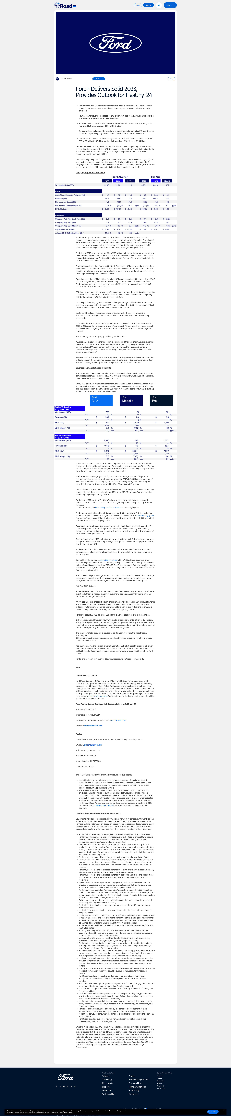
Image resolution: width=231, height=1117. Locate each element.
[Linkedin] (71, 1086)
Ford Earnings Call (118, 720)
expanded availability (108, 560)
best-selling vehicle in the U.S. (108, 507)
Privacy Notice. (69, 1112)
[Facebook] (60, 1086)
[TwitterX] (56, 1086)
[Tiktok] (75, 1086)
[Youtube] (67, 1086)
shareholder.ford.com (98, 696)
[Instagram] (64, 1086)
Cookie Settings (213, 1111)
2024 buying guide (145, 515)
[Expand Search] (159, 5)
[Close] (224, 1112)
